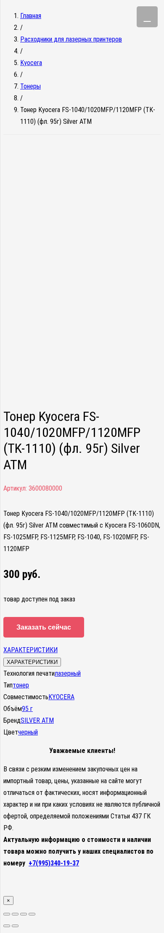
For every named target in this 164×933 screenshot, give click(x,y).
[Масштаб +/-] (32, 914)
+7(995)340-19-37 (54, 863)
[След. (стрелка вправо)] (15, 926)
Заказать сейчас (43, 627)
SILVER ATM (37, 720)
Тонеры (30, 86)
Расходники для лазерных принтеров (71, 39)
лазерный (68, 673)
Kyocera (31, 63)
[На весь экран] (23, 914)
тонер (21, 685)
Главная (30, 16)
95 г (27, 709)
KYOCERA (61, 697)
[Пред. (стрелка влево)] (6, 926)
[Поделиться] (15, 914)
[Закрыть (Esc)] (6, 914)
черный (28, 732)
